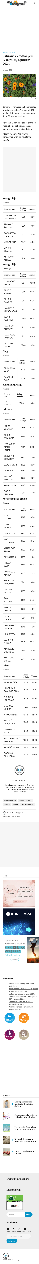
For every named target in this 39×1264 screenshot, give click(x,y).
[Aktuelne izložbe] (24, 1034)
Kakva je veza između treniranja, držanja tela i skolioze (24, 1103)
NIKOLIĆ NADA (11, 715)
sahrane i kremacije (27, 804)
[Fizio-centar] (21, 950)
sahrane (15, 804)
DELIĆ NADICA (7, 618)
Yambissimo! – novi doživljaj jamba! (23, 989)
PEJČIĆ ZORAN (7, 291)
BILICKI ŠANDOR (8, 300)
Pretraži (29, 1214)
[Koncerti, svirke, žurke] (10, 1034)
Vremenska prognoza (18, 991)
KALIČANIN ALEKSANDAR (10, 309)
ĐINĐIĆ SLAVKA (7, 249)
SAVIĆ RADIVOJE (9, 318)
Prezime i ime (9, 209)
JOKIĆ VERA (9, 634)
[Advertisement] (19, 26)
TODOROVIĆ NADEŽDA (10, 234)
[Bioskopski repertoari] (10, 1018)
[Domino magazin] (14, 1206)
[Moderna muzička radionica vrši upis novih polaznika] (6, 1116)
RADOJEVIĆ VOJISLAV (9, 336)
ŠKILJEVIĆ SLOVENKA (9, 457)
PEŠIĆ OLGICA (10, 682)
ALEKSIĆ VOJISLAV (8, 478)
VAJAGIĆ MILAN (11, 747)
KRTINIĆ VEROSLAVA (9, 722)
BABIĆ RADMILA (8, 517)
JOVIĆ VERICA (7, 526)
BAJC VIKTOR (10, 465)
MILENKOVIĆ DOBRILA (10, 627)
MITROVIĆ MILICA (9, 258)
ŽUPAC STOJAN (8, 600)
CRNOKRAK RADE (9, 731)
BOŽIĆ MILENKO (8, 492)
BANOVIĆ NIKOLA (8, 641)
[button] (4, 3)
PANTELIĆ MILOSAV (9, 327)
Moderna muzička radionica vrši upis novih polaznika (26, 1116)
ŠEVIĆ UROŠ (10, 557)
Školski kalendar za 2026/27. (21, 1002)
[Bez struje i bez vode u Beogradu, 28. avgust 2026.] (6, 1140)
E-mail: (28, 1232)
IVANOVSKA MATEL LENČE (9, 447)
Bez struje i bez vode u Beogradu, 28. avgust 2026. (26, 1140)
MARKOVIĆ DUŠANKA (9, 650)
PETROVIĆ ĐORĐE (9, 345)
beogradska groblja (10, 800)
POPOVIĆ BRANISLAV (9, 754)
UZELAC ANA (10, 242)
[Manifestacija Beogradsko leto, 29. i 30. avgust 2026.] (6, 1128)
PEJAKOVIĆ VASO (9, 369)
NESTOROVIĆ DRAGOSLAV (10, 217)
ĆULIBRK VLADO (8, 591)
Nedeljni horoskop (16, 1004)
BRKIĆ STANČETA (9, 436)
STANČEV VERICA (8, 707)
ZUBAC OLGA (10, 485)
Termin (32, 209)
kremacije (7, 804)
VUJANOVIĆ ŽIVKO (9, 549)
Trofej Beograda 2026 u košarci (24, 1152)
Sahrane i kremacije (9, 52)
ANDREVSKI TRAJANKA (9, 582)
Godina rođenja (23, 208)
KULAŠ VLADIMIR (8, 427)
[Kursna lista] (19, 893)
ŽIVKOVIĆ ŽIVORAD (8, 225)
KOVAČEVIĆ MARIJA (9, 573)
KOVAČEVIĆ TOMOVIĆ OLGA (11, 689)
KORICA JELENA (7, 609)
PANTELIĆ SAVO (9, 378)
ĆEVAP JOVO (10, 533)
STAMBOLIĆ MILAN (9, 283)
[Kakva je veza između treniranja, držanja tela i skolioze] (6, 1104)
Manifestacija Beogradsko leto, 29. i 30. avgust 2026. (25, 1128)
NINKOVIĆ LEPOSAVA (9, 698)
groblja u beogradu (25, 800)
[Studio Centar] (14, 1198)
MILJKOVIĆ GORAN (9, 659)
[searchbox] (15, 1214)
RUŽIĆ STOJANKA (9, 541)
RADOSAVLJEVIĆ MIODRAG (12, 740)
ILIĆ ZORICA (7, 403)
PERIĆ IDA (8, 470)
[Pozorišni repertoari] (24, 1018)
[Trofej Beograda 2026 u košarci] (6, 1152)
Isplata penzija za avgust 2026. (22, 994)
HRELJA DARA (7, 564)
